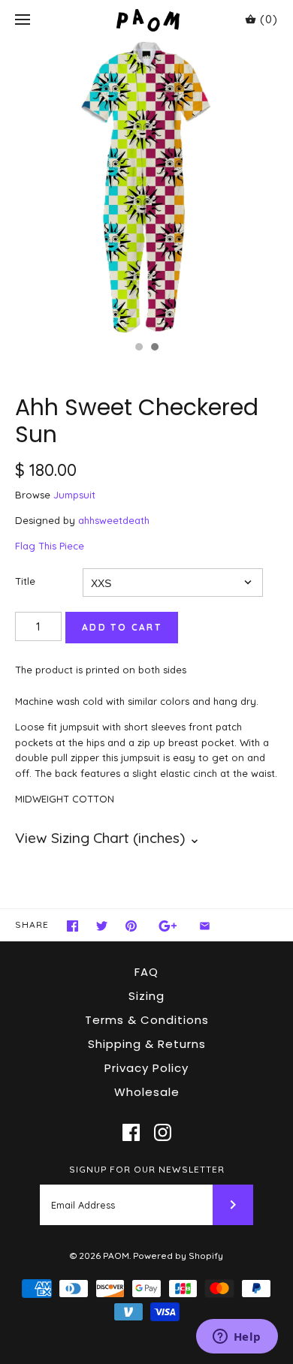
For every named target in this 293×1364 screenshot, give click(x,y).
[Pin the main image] (131, 926)
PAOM (116, 1255)
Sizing (146, 996)
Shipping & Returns (147, 1044)
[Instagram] (162, 1132)
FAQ (146, 972)
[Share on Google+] (168, 926)
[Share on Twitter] (101, 926)
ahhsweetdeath (114, 520)
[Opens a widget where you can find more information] (236, 1337)
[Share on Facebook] (72, 926)
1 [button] (138, 348)
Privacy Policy (146, 1068)
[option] (146, 187)
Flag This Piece (49, 546)
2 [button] (154, 348)
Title (25, 581)
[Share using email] (204, 926)
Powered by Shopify (178, 1255)
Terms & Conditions (147, 1020)
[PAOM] (147, 20)
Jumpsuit (74, 495)
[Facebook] (131, 1132)
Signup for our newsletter (147, 1169)
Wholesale (147, 1092)
